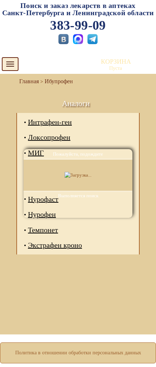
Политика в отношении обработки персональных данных (78, 352)
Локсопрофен (49, 137)
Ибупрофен (59, 81)
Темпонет (43, 230)
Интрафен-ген (50, 122)
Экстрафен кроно (55, 245)
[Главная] (26, 81)
